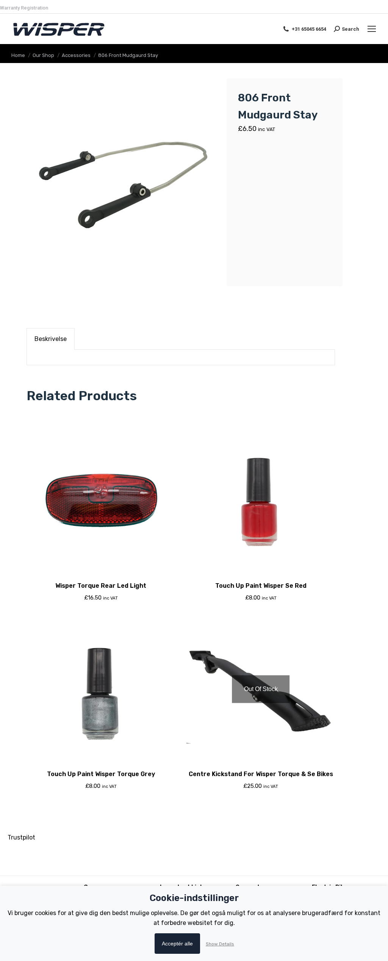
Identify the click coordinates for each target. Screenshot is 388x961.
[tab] (51, 339)
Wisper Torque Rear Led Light (100, 585)
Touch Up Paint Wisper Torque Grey (101, 774)
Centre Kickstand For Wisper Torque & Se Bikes (261, 774)
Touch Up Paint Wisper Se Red (261, 585)
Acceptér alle (177, 943)
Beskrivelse (50, 338)
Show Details (220, 944)
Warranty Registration (24, 8)
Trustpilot (21, 837)
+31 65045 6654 (309, 29)
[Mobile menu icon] (372, 29)
